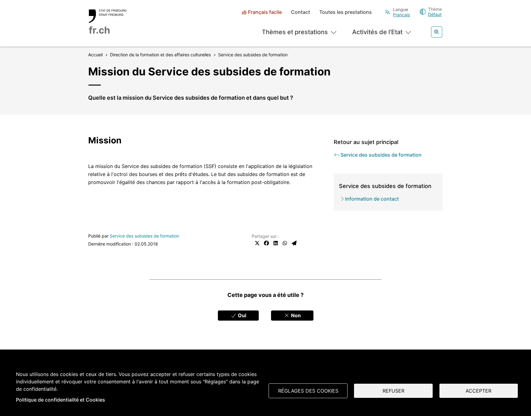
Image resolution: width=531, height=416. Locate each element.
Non (295, 315)
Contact (300, 12)
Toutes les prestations (345, 12)
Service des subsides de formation (144, 235)
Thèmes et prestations (295, 32)
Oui (241, 315)
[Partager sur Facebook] (266, 243)
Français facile (265, 12)
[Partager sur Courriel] (294, 243)
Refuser (393, 391)
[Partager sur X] (257, 243)
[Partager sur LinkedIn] (275, 243)
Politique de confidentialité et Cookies (60, 400)
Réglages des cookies (308, 391)
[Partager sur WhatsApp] (284, 243)
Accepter (478, 391)
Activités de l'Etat (377, 32)
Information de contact (372, 199)
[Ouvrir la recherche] (436, 32)
